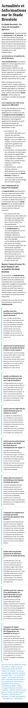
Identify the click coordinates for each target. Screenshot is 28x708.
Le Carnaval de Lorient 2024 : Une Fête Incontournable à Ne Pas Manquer (13, 679)
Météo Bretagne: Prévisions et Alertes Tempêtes (12, 688)
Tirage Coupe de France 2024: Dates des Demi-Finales (12, 669)
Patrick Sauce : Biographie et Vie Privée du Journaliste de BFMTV (13, 684)
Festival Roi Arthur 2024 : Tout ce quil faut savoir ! (13, 675)
